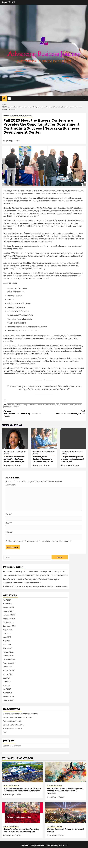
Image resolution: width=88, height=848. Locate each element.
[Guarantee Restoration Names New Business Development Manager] (15, 438)
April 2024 (7, 689)
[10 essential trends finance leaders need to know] (65, 812)
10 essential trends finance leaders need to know (21, 583)
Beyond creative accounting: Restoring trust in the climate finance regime (31, 579)
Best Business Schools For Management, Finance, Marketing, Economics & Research (35, 575)
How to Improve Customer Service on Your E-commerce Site (42, 459)
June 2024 (7, 682)
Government (64, 404)
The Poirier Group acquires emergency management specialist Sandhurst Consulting (35, 586)
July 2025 (6, 633)
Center (24, 404)
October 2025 (8, 622)
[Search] (84, 98)
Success (16, 407)
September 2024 (9, 671)
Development (50, 404)
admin (18, 141)
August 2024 (7, 674)
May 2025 (6, 641)
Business (11, 404)
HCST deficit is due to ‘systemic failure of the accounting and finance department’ (34, 572)
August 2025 (7, 630)
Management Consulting (12, 728)
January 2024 (8, 700)
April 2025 (7, 645)
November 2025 (9, 619)
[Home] (4, 98)
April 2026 (7, 600)
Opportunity (8, 407)
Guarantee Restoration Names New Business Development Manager (13, 459)
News (5, 732)
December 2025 (9, 615)
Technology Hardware (12, 746)
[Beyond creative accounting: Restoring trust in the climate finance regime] (22, 812)
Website (9, 532)
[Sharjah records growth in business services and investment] (73, 438)
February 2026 (8, 607)
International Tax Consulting (13, 725)
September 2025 (9, 626)
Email (9, 523)
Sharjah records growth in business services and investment (72, 459)
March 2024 (7, 693)
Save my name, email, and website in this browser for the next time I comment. (40, 541)
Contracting (40, 404)
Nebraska (78, 404)
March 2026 (7, 604)
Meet (71, 404)
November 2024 (9, 663)
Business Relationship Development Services (17, 116)
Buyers (17, 404)
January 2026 (8, 611)
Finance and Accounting (12, 721)
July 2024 (6, 678)
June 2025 (7, 637)
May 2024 (6, 685)
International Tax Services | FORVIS (70, 412)
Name (9, 514)
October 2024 (8, 667)
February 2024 (8, 696)
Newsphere (51, 845)
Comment (10, 485)
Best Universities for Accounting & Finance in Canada (21, 414)
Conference (31, 404)
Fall (57, 404)
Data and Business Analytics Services (17, 717)
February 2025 (8, 652)
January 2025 (8, 656)
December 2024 (9, 659)
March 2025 (7, 648)
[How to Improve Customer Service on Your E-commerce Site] (44, 438)
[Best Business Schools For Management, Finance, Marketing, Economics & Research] (65, 772)
